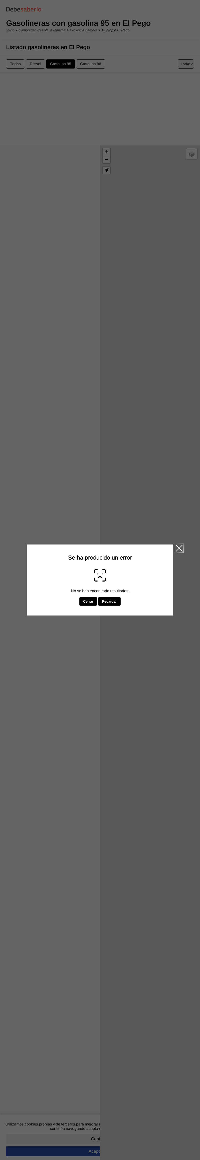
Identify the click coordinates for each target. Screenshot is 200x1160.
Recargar (109, 601)
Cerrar (179, 548)
